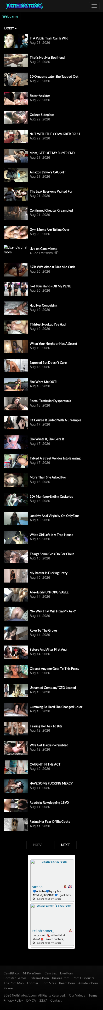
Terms (92, 995)
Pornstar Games (15, 978)
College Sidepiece (42, 114)
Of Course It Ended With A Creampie (55, 420)
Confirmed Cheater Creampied (51, 210)
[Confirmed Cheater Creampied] (16, 213)
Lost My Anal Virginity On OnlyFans (54, 515)
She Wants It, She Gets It (47, 439)
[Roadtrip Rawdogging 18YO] (16, 805)
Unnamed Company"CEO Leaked (53, 687)
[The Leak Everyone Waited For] (16, 194)
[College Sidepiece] (16, 117)
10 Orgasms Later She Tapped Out (54, 76)
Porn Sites (49, 983)
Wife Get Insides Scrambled (49, 745)
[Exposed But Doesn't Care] (16, 365)
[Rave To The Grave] (16, 633)
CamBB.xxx (12, 973)
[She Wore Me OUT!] (16, 384)
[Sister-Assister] (16, 98)
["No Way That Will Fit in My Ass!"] (16, 614)
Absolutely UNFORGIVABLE (49, 592)
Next (65, 845)
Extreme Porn (39, 978)
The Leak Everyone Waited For (51, 191)
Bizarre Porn (60, 978)
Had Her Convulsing (43, 305)
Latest (9, 28)
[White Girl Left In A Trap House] (16, 537)
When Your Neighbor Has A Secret (53, 343)
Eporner (32, 983)
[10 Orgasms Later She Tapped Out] (16, 79)
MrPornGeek (32, 973)
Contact (56, 1000)
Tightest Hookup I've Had (48, 324)
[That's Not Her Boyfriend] (16, 60)
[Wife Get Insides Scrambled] (16, 748)
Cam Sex (51, 973)
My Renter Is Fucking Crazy (49, 573)
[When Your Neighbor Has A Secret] (16, 346)
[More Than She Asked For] (16, 480)
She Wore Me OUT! (43, 381)
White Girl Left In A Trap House (51, 534)
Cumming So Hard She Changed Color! (57, 707)
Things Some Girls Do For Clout (52, 554)
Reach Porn (67, 983)
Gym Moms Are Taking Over (49, 229)
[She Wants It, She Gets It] (16, 442)
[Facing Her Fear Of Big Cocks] (16, 824)
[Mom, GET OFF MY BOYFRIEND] (16, 156)
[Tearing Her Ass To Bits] (16, 729)
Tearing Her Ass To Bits (46, 726)
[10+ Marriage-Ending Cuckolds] (16, 499)
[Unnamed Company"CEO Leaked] (16, 690)
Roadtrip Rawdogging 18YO (49, 802)
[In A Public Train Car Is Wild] (16, 41)
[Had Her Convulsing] (16, 308)
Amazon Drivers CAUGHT (48, 172)
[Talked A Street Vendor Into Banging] (16, 461)
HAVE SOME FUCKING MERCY (51, 783)
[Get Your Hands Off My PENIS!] (16, 289)
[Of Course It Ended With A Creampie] (16, 423)
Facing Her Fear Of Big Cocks (50, 821)
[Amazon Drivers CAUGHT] (16, 175)
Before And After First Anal (48, 649)
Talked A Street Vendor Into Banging (55, 458)
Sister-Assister (40, 95)
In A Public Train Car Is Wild (49, 38)
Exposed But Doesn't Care (48, 362)
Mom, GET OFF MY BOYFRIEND (52, 153)
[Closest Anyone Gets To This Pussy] (16, 671)
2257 (43, 1000)
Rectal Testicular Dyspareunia (50, 400)
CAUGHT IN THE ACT (45, 764)
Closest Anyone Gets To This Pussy (54, 668)
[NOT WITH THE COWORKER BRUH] (16, 137)
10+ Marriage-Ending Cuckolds (51, 496)
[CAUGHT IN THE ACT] (16, 767)
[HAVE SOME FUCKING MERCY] (16, 786)
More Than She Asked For (48, 477)
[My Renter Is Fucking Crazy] (16, 576)
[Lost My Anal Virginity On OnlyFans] (16, 518)
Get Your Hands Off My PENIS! (51, 286)
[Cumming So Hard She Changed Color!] (16, 709)
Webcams (10, 16)
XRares (8, 988)
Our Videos (77, 995)
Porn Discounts (83, 978)
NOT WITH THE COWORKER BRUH (55, 134)
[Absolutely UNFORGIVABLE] (16, 595)
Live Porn (66, 973)
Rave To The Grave (43, 630)
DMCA (31, 1000)
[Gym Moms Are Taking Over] (16, 232)
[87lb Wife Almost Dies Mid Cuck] (16, 269)
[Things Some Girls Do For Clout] (16, 557)
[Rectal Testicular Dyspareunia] (16, 403)
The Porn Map (14, 983)
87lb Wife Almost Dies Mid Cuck (52, 267)
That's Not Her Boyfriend (47, 57)
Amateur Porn (88, 983)
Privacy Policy (13, 1000)
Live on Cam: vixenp (43, 248)
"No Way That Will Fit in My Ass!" (53, 611)
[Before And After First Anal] (16, 652)
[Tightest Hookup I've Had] (16, 327)
